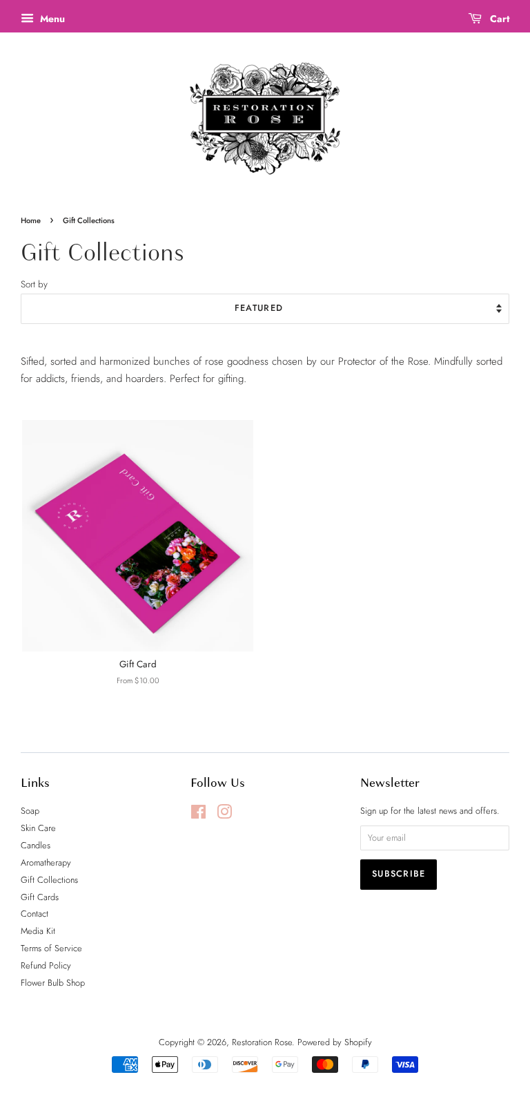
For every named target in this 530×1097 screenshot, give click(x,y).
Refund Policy (46, 965)
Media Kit (38, 930)
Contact (34, 913)
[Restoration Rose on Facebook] (198, 814)
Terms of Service (51, 948)
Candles (35, 845)
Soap (30, 810)
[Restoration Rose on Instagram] (224, 814)
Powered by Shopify (334, 1042)
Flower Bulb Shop (53, 982)
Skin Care (38, 827)
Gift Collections (49, 879)
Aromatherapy (46, 862)
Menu (51, 19)
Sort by (34, 284)
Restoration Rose (262, 1042)
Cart (498, 19)
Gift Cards (40, 897)
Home (31, 220)
